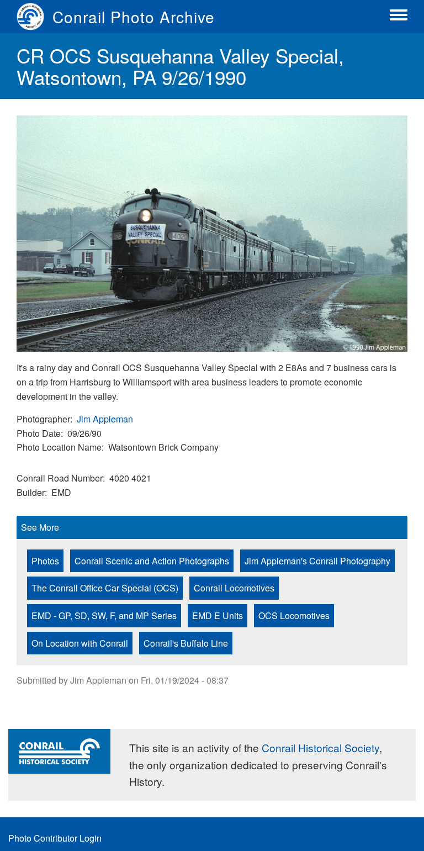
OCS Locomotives (294, 615)
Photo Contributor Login (55, 838)
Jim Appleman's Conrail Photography (317, 560)
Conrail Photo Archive (133, 17)
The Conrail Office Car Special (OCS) (104, 588)
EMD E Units (217, 615)
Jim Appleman (105, 419)
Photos (45, 560)
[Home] (34, 16)
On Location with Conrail (79, 643)
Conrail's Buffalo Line (186, 643)
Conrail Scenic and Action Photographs (152, 560)
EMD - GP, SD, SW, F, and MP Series (104, 615)
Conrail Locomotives (234, 588)
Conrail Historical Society (320, 747)
